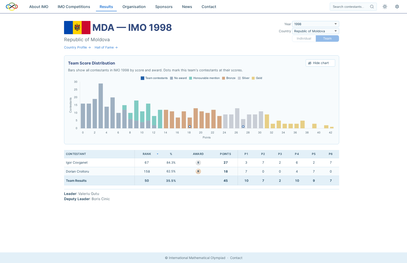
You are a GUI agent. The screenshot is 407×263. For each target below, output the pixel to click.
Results (106, 6)
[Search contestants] (371, 6)
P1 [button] (246, 154)
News (187, 6)
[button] (146, 154)
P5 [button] (314, 154)
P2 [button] (263, 154)
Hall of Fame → (106, 47)
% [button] (171, 154)
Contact (209, 6)
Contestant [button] (76, 154)
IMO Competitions (74, 6)
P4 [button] (297, 154)
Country (285, 31)
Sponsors (164, 6)
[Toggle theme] (385, 6)
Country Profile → (77, 47)
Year (287, 24)
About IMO (38, 6)
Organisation (134, 6)
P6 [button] (331, 154)
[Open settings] (397, 6)
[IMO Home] (12, 6)
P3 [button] (280, 154)
